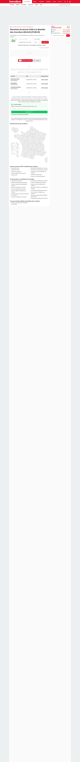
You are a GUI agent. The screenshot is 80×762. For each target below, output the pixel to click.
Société (17, 4)
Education (30, 4)
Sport (34, 1)
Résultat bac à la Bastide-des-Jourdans (39, 168)
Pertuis (44, 45)
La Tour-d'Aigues (32, 45)
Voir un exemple (66, 29)
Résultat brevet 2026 (16, 26)
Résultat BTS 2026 (15, 169)
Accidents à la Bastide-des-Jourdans (19, 196)
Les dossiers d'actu (56, 33)
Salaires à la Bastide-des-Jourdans (18, 187)
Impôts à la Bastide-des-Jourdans (18, 189)
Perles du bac (14, 174)
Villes (41, 4)
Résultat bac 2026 (15, 168)
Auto (54, 1)
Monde (36, 4)
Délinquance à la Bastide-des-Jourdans (39, 180)
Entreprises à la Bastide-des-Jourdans (39, 190)
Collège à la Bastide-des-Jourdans (18, 173)
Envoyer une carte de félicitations (38, 176)
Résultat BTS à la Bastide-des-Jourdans (39, 169)
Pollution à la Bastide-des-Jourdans (38, 182)
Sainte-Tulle (25, 45)
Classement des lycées (16, 171)
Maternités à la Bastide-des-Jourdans (19, 182)
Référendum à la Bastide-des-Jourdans (39, 198)
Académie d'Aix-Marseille (27, 26)
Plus (59, 1)
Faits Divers (23, 4)
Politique (12, 4)
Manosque (39, 45)
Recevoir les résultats (27, 60)
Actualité (54, 29)
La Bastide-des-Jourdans (16, 180)
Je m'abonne (29, 112)
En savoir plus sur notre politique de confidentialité (19, 114)
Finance (48, 1)
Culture (41, 1)
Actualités (27, 1)
